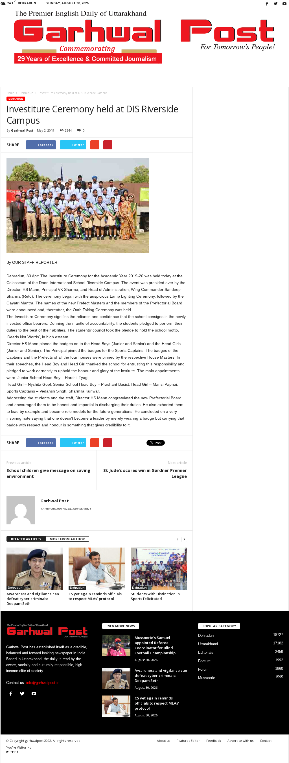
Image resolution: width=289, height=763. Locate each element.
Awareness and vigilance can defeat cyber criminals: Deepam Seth (32, 598)
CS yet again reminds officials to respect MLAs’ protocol (95, 596)
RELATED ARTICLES (26, 539)
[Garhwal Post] (145, 40)
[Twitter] (275, 4)
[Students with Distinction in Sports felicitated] (159, 569)
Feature (204, 661)
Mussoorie (206, 678)
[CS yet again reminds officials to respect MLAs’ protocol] (97, 569)
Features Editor (188, 740)
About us (163, 740)
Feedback (213, 740)
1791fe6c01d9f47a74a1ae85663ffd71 (65, 509)
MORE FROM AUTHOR (67, 539)
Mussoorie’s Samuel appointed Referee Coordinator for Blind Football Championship (155, 645)
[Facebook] (267, 4)
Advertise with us (240, 740)
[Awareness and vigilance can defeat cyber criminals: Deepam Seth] (34, 569)
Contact (266, 740)
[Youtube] (284, 4)
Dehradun (15, 99)
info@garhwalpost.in (42, 683)
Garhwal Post (22, 130)
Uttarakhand (208, 644)
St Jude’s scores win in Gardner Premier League (145, 473)
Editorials (205, 652)
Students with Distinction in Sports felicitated (155, 596)
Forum (203, 669)
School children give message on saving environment (48, 473)
